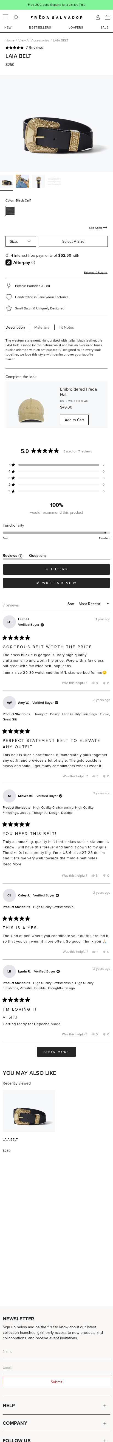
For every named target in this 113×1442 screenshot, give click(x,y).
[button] (56, 47)
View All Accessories (33, 40)
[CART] (107, 17)
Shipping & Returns (96, 272)
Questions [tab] (38, 556)
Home (10, 40)
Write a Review (68, 584)
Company (15, 1423)
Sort (71, 604)
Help (9, 1405)
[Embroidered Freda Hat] (30, 404)
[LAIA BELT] (29, 1111)
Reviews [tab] (12, 556)
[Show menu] (5, 17)
